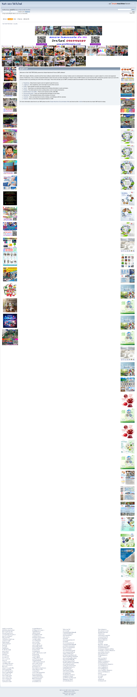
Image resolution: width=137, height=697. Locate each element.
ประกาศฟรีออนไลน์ (36, 640)
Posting (25, 90)
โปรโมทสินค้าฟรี (36, 651)
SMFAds (65, 691)
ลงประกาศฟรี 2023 (6, 680)
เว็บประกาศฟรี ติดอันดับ (7, 672)
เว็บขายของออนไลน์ (67, 649)
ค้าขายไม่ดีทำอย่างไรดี (37, 634)
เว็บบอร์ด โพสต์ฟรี (36, 643)
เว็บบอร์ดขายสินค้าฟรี (37, 665)
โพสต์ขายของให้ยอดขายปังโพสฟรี (70, 656)
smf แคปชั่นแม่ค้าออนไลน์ (68, 664)
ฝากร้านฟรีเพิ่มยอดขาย (103, 668)
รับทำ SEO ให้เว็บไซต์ (12, 4)
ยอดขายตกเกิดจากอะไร (103, 653)
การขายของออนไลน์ (36, 680)
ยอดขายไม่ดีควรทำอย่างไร (104, 652)
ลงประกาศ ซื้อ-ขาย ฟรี (37, 645)
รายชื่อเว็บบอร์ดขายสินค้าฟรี (38, 661)
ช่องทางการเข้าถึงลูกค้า (7, 636)
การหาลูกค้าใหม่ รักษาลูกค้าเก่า (9, 634)
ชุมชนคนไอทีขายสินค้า (37, 646)
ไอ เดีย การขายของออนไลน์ (69, 647)
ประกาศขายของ (5, 655)
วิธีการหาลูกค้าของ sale (7, 631)
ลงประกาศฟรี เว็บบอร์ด (37, 663)
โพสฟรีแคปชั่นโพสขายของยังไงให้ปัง (71, 662)
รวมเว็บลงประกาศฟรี (6, 681)
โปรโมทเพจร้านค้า (102, 680)
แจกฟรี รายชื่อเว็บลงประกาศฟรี (39, 652)
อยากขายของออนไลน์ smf (68, 643)
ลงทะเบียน (28, 9)
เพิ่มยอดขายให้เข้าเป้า (103, 640)
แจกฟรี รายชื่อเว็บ (36, 657)
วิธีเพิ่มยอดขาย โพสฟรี (68, 679)
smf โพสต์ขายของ (67, 673)
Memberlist (26, 95)
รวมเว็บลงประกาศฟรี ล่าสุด (8, 639)
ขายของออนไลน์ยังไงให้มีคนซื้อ (69, 632)
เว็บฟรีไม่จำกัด (5, 648)
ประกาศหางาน (5, 657)
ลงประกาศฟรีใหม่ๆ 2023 (37, 648)
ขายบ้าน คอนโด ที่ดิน (6, 669)
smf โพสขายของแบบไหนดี (68, 661)
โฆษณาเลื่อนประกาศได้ (37, 669)
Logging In (26, 84)
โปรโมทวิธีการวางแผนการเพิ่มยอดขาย (106, 650)
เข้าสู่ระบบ (20, 9)
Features (25, 98)
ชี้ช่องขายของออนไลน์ (37, 678)
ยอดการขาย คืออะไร (102, 658)
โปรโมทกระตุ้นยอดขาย (103, 662)
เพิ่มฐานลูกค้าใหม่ (6, 637)
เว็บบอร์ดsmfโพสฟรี (36, 660)
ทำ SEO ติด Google (6, 649)
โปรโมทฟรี (100, 643)
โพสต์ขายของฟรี (5, 642)
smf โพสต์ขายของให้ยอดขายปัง (70, 655)
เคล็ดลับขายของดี (36, 633)
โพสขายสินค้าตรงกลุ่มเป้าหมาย (39, 668)
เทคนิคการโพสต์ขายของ (68, 653)
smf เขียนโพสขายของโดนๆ (69, 674)
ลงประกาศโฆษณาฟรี (7, 678)
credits (80, 101)
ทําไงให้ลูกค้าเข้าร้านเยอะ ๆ (38, 630)
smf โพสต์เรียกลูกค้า (67, 668)
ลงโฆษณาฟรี (101, 679)
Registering (26, 83)
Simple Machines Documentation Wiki (59, 101)
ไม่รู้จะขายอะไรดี (66, 629)
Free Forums (72, 691)
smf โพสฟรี (65, 638)
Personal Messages (28, 93)
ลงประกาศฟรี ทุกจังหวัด (7, 665)
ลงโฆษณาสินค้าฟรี (6, 643)
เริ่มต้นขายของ (101, 633)
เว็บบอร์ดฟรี (100, 641)
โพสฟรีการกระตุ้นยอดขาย (103, 661)
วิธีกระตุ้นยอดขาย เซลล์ (103, 630)
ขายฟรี (99, 656)
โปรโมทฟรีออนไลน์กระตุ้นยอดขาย (105, 664)
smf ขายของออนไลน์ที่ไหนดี (69, 652)
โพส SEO (100, 677)
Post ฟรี (100, 673)
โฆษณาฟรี (4, 645)
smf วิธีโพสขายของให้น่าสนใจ (69, 677)
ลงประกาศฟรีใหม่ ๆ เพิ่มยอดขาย (105, 670)
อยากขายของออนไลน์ (36, 674)
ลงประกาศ (4, 660)
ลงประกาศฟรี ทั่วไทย (6, 677)
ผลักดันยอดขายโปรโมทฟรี (104, 646)
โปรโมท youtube (36, 655)
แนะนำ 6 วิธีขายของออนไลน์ (38, 672)
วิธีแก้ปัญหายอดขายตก (103, 632)
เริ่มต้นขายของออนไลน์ (37, 675)
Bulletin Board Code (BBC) (30, 91)
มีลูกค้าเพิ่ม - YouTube (103, 644)
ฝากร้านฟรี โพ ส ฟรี (6, 674)
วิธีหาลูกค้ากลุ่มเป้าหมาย (7, 633)
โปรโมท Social (35, 654)
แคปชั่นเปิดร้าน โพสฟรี (68, 676)
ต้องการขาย (4, 666)
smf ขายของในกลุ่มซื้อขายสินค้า (70, 658)
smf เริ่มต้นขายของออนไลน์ (69, 646)
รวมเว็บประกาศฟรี (6, 640)
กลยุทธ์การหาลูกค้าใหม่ (7, 628)
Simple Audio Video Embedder (69, 693)
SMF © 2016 (68, 690)
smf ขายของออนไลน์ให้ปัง (68, 671)
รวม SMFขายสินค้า (36, 639)
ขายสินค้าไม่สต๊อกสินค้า (68, 633)
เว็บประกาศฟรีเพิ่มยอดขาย (104, 671)
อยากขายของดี (66, 630)
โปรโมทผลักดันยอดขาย (103, 647)
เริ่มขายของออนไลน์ (67, 635)
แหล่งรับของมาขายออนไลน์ (104, 635)
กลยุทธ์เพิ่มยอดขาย (36, 631)
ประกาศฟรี (4, 646)
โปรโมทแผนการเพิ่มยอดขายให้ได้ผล (106, 649)
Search (25, 88)
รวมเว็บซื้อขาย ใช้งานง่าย (7, 663)
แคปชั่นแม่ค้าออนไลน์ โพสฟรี (69, 665)
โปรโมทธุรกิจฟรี (36, 649)
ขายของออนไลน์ (35, 671)
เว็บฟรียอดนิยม (5, 652)
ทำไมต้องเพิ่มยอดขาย (102, 655)
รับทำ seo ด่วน (66, 637)
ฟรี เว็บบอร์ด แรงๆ (36, 666)
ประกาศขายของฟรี (102, 674)
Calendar (25, 97)
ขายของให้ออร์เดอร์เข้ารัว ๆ (69, 667)
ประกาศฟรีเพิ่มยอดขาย (103, 665)
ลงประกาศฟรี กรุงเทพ (7, 675)
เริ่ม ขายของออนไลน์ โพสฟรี (69, 650)
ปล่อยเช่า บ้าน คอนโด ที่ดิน (8, 668)
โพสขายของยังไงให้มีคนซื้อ (68, 659)
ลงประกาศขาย (5, 651)
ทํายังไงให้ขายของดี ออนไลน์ (8, 630)
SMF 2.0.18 (62, 690)
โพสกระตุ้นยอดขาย (102, 629)
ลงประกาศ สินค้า (36, 642)
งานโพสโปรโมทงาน (36, 636)
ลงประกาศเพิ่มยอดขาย (103, 667)
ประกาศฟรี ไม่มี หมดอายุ (7, 671)
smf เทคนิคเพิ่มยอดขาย (68, 680)
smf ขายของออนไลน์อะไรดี (69, 640)
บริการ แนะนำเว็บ (6, 658)
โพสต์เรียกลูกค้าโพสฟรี (68, 670)
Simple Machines (75, 690)
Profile (25, 86)
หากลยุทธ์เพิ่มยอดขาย (37, 628)
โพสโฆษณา (4, 654)
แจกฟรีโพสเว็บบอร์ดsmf (37, 658)
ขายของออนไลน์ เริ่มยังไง (37, 677)
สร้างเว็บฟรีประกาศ (36, 681)
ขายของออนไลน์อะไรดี (103, 637)
